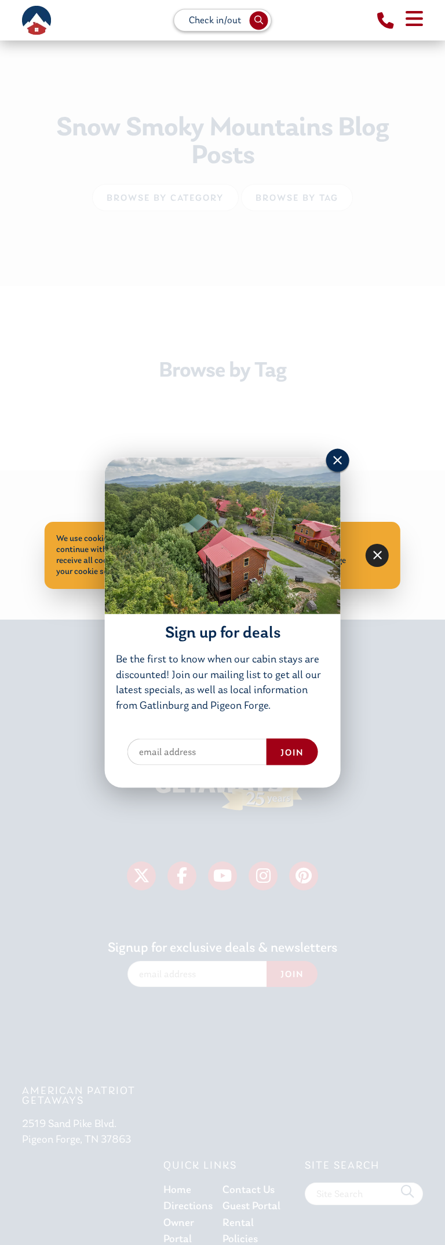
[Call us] (385, 21)
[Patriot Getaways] (36, 20)
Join (292, 752)
